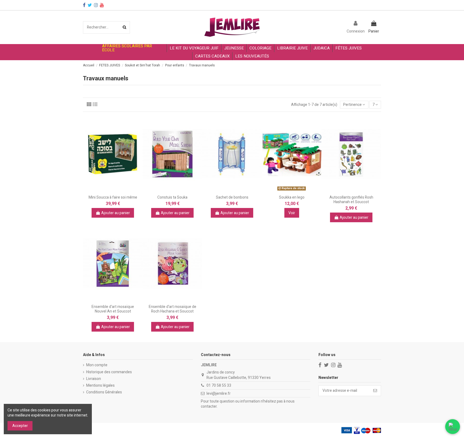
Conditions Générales (104, 392)
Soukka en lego (292, 197)
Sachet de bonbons (232, 197)
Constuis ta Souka (172, 197)
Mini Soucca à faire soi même (113, 197)
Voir (291, 213)
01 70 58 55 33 (218, 385)
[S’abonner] (375, 391)
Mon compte (96, 365)
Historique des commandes (109, 372)
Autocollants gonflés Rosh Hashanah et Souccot (351, 200)
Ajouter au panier (115, 213)
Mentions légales (100, 385)
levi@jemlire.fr (218, 393)
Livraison (93, 379)
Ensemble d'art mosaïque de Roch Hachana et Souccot (172, 309)
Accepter (20, 426)
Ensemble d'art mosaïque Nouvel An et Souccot (113, 309)
